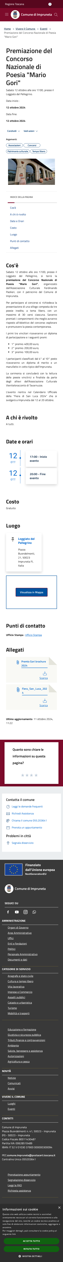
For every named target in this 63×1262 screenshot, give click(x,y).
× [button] (59, 1207)
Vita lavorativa (16, 987)
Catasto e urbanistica (20, 1003)
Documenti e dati (17, 960)
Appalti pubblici (16, 997)
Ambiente (13, 1045)
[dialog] (31, 1233)
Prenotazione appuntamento (24, 1175)
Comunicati (14, 1083)
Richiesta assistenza (19, 1191)
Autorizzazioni (16, 1056)
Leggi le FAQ (15, 1185)
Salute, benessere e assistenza (25, 1051)
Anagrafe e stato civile (20, 976)
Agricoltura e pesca (19, 1061)
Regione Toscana (14, 4)
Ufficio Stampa (33, 635)
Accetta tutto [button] (31, 1241)
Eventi (43, 29)
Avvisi (11, 1089)
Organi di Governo (18, 928)
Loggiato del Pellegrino (26, 540)
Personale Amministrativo (22, 954)
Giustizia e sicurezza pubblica (24, 1035)
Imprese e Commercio (20, 992)
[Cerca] (56, 15)
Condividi (12, 131)
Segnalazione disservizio (21, 1180)
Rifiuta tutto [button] (31, 1248)
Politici (11, 949)
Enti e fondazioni (17, 944)
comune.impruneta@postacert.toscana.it (31, 1155)
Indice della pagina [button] (21, 197)
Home (7, 29)
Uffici (11, 938)
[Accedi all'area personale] (50, 4)
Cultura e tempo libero (20, 981)
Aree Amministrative (20, 933)
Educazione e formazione (22, 1029)
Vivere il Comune (26, 29)
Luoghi (11, 1104)
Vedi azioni (29, 131)
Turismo (12, 1008)
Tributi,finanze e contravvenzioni (26, 1040)
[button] (31, 1256)
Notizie (12, 1078)
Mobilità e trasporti (19, 1013)
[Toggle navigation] (7, 14)
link (14, 1234)
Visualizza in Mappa (31, 592)
